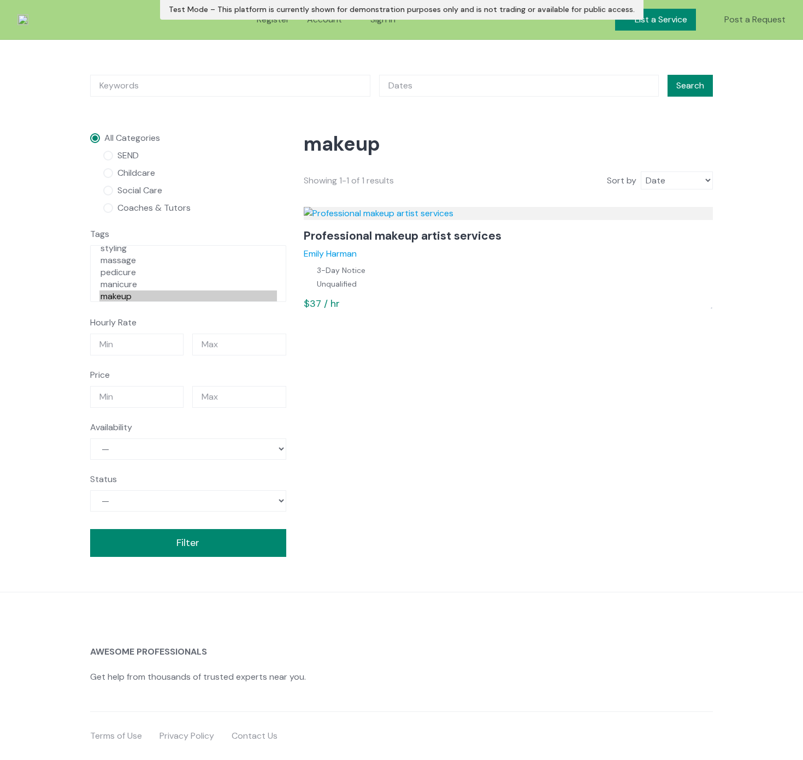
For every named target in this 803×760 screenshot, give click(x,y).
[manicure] (188, 284)
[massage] (188, 260)
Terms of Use (116, 735)
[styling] (188, 248)
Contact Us (254, 735)
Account (324, 19)
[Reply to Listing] (698, 304)
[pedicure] (188, 272)
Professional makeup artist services (402, 236)
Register (273, 19)
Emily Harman (330, 253)
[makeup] (188, 296)
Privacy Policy (187, 735)
